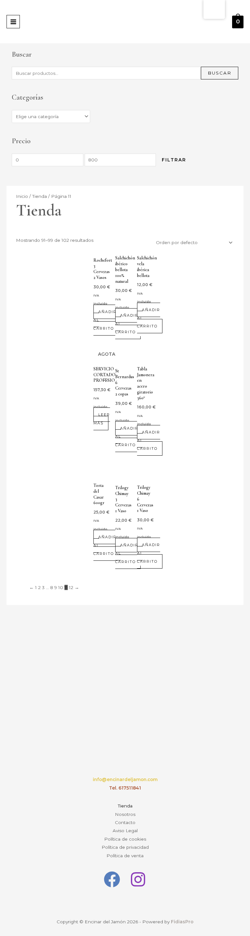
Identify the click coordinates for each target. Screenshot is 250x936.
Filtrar (174, 159)
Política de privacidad (125, 847)
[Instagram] (138, 879)
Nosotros (125, 814)
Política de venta (125, 855)
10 (60, 587)
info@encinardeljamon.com (125, 779)
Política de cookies (125, 839)
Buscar (219, 73)
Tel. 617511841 (125, 788)
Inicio (22, 196)
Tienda (39, 196)
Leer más (101, 418)
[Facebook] (112, 879)
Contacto (125, 822)
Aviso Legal (125, 830)
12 (71, 587)
